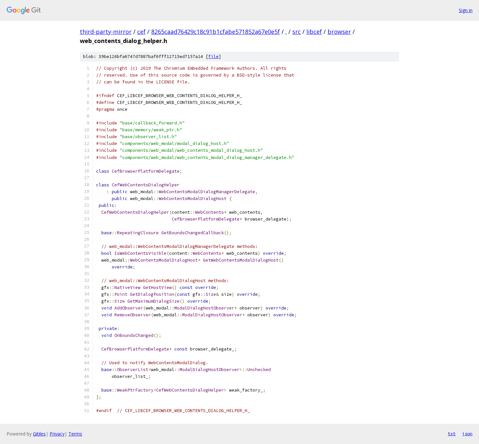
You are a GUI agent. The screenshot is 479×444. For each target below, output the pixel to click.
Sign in (465, 10)
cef (141, 32)
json (467, 434)
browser (339, 32)
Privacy (57, 434)
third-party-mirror (106, 32)
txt (452, 434)
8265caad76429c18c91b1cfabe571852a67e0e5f (215, 32)
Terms (75, 434)
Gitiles (39, 434)
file (213, 56)
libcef (314, 32)
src (296, 32)
